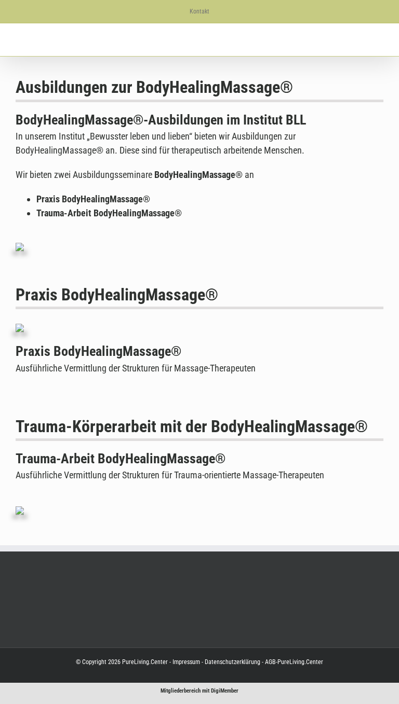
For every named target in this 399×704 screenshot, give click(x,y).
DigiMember (224, 690)
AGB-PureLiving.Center (293, 662)
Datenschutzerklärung (231, 662)
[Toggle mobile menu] (379, 39)
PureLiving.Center (145, 662)
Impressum (186, 662)
